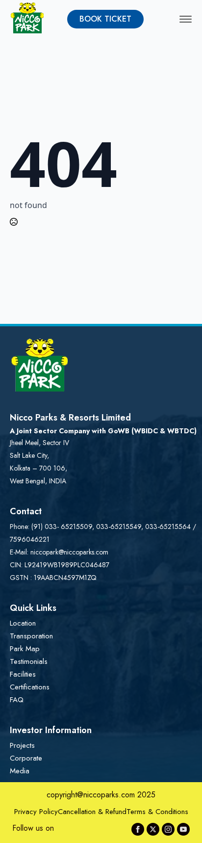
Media (19, 770)
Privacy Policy (36, 811)
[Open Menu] (185, 19)
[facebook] (137, 829)
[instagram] (168, 829)
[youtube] (183, 829)
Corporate (26, 758)
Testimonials (29, 661)
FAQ (17, 699)
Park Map (25, 648)
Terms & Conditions (157, 811)
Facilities (23, 674)
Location (23, 623)
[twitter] (153, 829)
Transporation (31, 636)
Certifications (30, 687)
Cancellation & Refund (92, 811)
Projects (22, 745)
